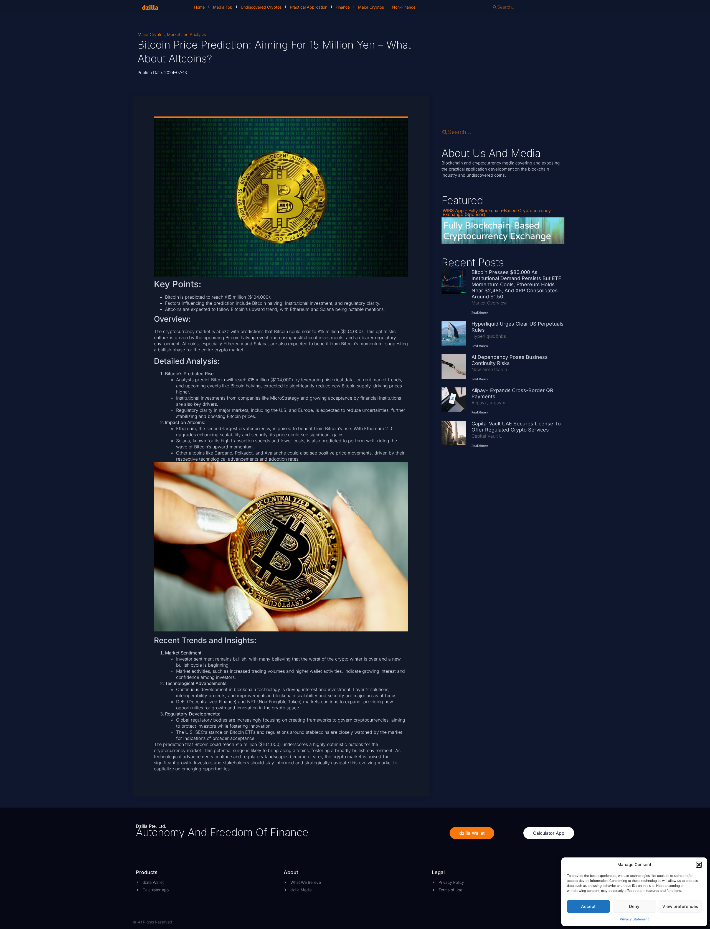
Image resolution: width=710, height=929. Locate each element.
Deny (634, 906)
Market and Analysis (186, 34)
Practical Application (308, 7)
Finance (343, 7)
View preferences (680, 906)
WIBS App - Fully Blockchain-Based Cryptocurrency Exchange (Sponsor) (497, 212)
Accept (588, 906)
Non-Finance (403, 7)
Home (199, 7)
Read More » (479, 312)
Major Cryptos (371, 7)
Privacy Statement (634, 919)
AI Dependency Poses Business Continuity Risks (509, 360)
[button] (699, 864)
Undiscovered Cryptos (261, 7)
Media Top (222, 7)
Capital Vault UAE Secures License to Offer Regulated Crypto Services (516, 427)
